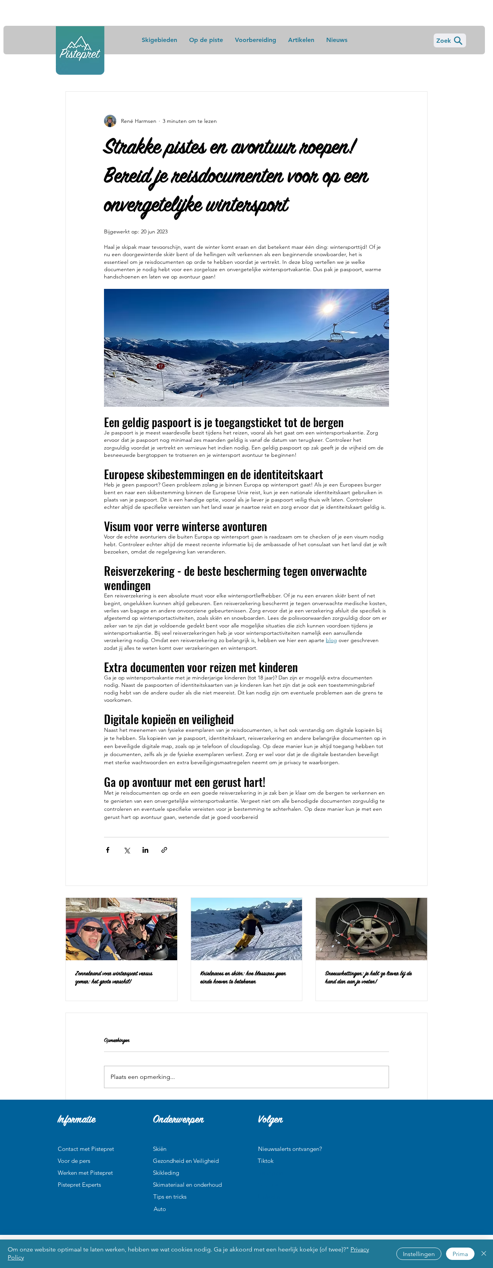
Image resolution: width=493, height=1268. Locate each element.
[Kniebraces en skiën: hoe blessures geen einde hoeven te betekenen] (246, 929)
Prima (460, 1254)
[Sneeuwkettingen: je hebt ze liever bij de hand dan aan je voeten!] (371, 929)
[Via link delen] (164, 850)
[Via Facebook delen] (107, 850)
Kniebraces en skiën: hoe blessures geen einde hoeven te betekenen (243, 978)
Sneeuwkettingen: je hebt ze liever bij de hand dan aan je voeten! (368, 978)
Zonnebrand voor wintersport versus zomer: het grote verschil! (113, 978)
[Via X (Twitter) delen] (126, 850)
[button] (86, 1148)
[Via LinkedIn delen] (145, 850)
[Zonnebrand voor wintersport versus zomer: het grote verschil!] (121, 929)
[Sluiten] (483, 1254)
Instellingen (419, 1254)
